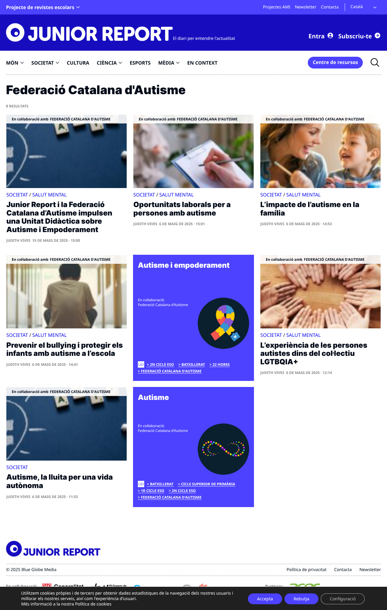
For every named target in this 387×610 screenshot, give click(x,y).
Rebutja (301, 599)
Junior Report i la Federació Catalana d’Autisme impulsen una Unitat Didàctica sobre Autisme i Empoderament (59, 217)
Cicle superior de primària (208, 484)
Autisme (153, 397)
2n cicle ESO (162, 364)
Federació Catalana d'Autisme (171, 371)
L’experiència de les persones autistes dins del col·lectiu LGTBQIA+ (313, 353)
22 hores (221, 364)
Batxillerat (193, 364)
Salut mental (49, 194)
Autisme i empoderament (184, 265)
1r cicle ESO (152, 490)
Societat (17, 194)
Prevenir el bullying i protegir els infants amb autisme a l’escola (64, 349)
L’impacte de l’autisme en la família (309, 208)
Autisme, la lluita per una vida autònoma (59, 481)
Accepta (265, 599)
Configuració (343, 599)
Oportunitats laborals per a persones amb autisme (182, 208)
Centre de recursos (335, 62)
